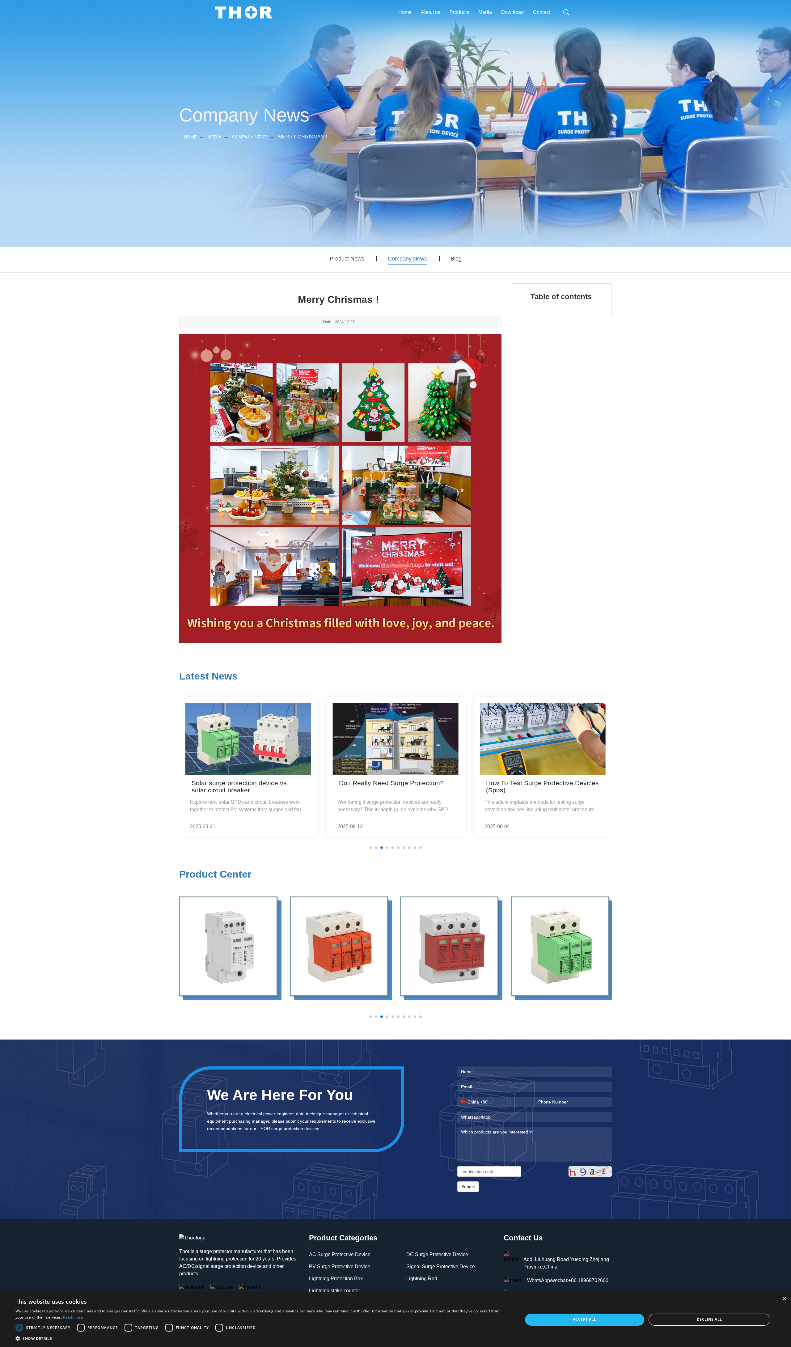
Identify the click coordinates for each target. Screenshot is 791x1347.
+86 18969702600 (588, 1280)
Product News (347, 259)
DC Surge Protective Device (437, 1254)
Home (405, 12)
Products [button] (459, 12)
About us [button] (430, 12)
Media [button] (485, 12)
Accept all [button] (584, 1319)
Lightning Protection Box (336, 1278)
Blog (456, 259)
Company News (249, 136)
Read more (73, 1317)
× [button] (784, 1299)
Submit (468, 1186)
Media (214, 136)
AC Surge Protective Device (339, 1254)
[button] (261, 1338)
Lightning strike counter (334, 1290)
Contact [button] (541, 12)
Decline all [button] (709, 1319)
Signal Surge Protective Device (440, 1266)
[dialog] (395, 1319)
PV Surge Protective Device (339, 1266)
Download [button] (512, 12)
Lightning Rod (421, 1278)
